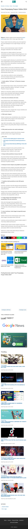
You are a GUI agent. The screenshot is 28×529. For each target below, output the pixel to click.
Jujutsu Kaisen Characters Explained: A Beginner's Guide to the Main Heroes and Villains (13, 477)
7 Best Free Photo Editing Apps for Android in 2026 (13, 138)
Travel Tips (3, 383)
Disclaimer (21, 520)
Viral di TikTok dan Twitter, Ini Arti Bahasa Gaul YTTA (13, 441)
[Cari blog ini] (26, 1)
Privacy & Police (15, 520)
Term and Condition (14, 522)
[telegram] (24, 238)
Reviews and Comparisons (7, 457)
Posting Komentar (22, 12)
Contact (9, 520)
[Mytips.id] (14, 1)
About (5, 520)
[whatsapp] (19, 238)
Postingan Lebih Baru (6, 309)
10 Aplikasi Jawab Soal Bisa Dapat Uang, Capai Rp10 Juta (13, 367)
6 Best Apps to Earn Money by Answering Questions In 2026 (11, 404)
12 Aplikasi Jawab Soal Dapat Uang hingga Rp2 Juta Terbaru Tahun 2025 (13, 459)
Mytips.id (15, 527)
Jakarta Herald (5, 506)
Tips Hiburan (4, 438)
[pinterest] (14, 238)
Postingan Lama (22, 309)
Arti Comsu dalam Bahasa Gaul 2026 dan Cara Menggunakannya (13, 496)
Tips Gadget (4, 365)
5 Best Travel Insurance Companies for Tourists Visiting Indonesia (13, 422)
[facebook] (3, 238)
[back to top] (25, 526)
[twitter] (8, 238)
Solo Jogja (4, 509)
